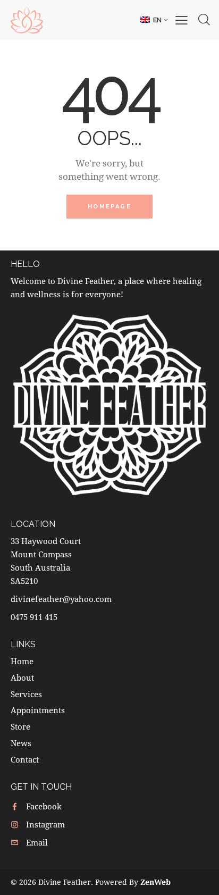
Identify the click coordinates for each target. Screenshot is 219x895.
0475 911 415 (34, 617)
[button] (153, 19)
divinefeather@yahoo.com (61, 598)
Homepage (109, 206)
